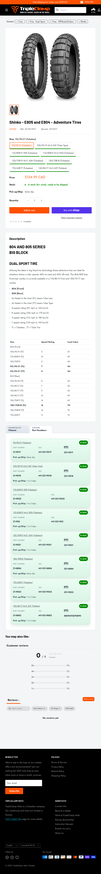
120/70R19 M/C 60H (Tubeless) (27, 535)
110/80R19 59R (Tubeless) (25, 489)
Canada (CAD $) (28, 845)
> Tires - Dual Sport (36, 21)
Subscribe (89, 1)
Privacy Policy (57, 766)
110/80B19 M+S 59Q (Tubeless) (27, 512)
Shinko (12, 129)
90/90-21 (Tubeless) (22, 442)
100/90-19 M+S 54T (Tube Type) (28, 466)
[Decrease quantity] (27, 200)
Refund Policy (57, 771)
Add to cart (29, 210)
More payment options (71, 217)
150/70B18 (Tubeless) (23, 558)
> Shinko (82, 21)
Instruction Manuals (64, 824)
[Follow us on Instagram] (12, 857)
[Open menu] (6, 10)
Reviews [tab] (13, 700)
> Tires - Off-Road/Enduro (62, 21)
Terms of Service (59, 762)
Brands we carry (62, 828)
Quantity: (14, 200)
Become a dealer (63, 810)
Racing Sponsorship (64, 819)
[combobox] (70, 10)
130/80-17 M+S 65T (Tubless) (26, 606)
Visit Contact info (13, 819)
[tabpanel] (50, 727)
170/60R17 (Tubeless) (23, 582)
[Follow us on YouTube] (17, 857)
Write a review (88, 699)
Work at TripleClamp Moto (67, 815)
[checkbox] (69, 708)
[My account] (99, 10)
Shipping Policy (58, 775)
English (10, 845)
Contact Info (60, 806)
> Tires (19, 21)
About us (59, 833)
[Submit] (57, 10)
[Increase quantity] (41, 200)
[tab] (17, 429)
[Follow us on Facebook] (7, 857)
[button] (50, 665)
